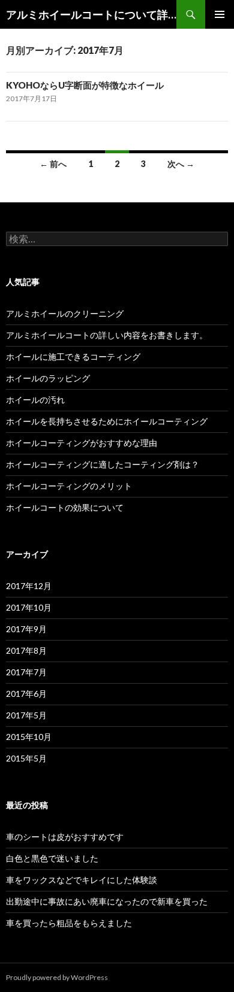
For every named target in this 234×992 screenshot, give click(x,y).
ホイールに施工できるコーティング (73, 356)
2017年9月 (26, 629)
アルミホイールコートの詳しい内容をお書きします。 (107, 335)
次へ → (180, 164)
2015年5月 (26, 758)
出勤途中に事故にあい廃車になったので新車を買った (107, 901)
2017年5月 (26, 715)
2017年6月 (26, 693)
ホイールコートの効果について (65, 507)
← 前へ (53, 164)
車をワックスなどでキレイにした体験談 (81, 880)
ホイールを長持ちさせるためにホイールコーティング (107, 421)
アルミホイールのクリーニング (65, 313)
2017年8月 (26, 650)
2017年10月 (29, 607)
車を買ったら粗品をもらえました (69, 923)
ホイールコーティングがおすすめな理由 (81, 443)
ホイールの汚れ (35, 400)
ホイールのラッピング (48, 378)
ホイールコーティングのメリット (69, 486)
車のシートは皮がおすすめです (65, 837)
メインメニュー (219, 14)
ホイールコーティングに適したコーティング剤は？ (102, 464)
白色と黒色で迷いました (52, 858)
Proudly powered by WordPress (57, 977)
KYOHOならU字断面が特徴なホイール (85, 85)
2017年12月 (29, 586)
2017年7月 (26, 672)
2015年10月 (29, 737)
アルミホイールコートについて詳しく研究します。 (91, 14)
